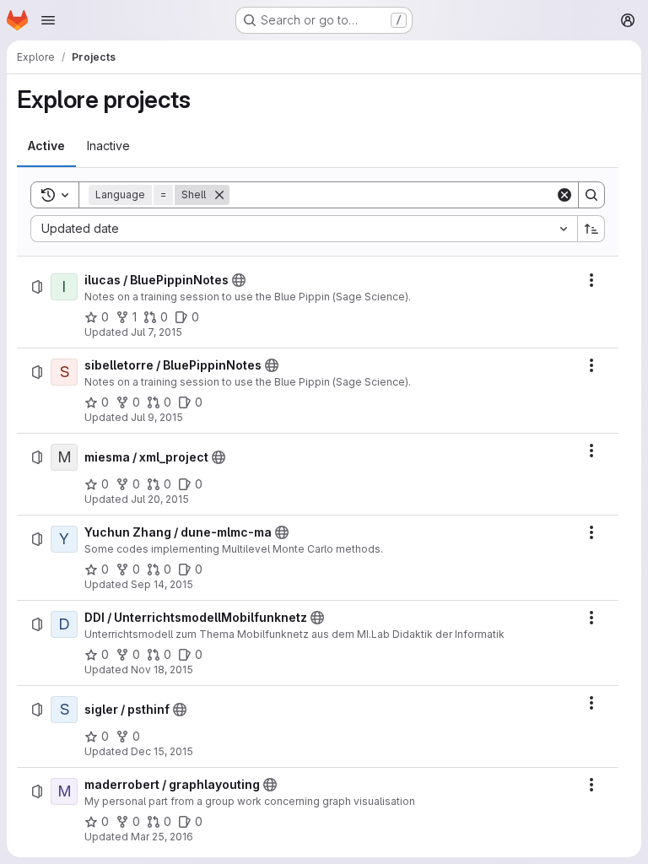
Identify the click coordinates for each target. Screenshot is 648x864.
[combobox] (303, 228)
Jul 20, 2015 (160, 499)
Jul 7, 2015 (156, 332)
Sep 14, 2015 (162, 584)
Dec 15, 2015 (162, 751)
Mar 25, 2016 (162, 836)
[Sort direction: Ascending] (591, 228)
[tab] (46, 146)
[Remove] (219, 195)
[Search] (591, 194)
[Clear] (564, 195)
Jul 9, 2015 (157, 417)
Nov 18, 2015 (162, 669)
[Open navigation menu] (48, 20)
